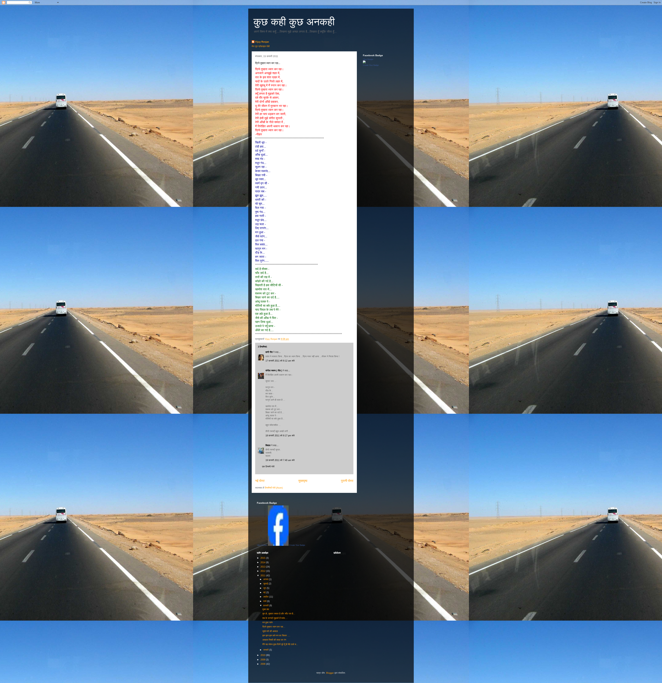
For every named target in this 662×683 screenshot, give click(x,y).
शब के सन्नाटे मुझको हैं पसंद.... (275, 618)
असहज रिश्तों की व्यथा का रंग (274, 640)
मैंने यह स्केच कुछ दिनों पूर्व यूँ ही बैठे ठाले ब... (280, 644)
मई (264, 592)
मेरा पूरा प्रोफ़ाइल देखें (260, 46)
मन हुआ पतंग (267, 622)
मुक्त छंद (265, 609)
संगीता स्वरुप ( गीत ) (273, 370)
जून (265, 588)
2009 (263, 659)
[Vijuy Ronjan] (364, 62)
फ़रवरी (266, 605)
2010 (263, 655)
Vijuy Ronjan (262, 42)
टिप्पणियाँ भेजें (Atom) (274, 487)
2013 (263, 566)
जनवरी (266, 650)
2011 (263, 575)
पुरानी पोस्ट (347, 481)
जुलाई (266, 583)
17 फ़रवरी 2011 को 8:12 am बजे (279, 360)
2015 (263, 558)
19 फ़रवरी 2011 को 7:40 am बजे (279, 460)
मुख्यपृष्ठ (302, 481)
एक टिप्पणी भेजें (268, 466)
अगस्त (266, 579)
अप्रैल (266, 596)
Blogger (330, 673)
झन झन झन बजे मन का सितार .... (276, 635)
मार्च (265, 601)
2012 (263, 571)
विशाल (267, 445)
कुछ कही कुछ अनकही (294, 22)
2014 (263, 562)
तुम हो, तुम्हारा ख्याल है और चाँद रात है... (278, 613)
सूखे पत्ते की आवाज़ (270, 631)
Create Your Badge (371, 65)
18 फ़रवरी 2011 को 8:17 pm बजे (279, 435)
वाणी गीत (269, 352)
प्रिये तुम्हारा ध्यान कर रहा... (273, 626)
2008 (263, 664)
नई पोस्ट (260, 481)
